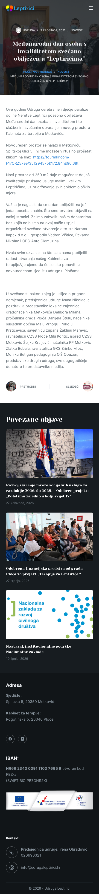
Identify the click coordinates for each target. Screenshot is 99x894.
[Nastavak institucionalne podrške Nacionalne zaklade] (49, 614)
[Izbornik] (91, 8)
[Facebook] (10, 739)
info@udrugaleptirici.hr (41, 867)
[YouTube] (22, 739)
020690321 (31, 855)
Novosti (77, 30)
